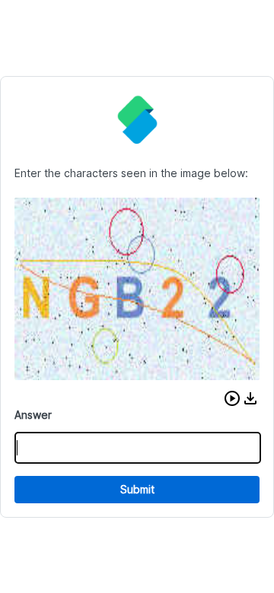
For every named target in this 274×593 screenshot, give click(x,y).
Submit (137, 489)
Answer (33, 414)
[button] (232, 398)
